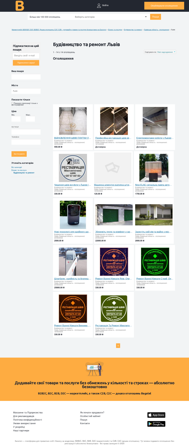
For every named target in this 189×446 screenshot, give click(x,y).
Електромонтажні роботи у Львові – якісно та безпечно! (155, 138)
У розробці (19, 427)
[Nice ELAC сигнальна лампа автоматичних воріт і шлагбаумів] (154, 168)
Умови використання (24, 423)
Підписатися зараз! (26, 63)
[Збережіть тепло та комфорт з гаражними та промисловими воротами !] (114, 214)
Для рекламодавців (23, 416)
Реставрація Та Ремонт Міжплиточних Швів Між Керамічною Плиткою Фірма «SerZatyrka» (114, 325)
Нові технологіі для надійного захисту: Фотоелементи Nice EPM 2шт (73, 231)
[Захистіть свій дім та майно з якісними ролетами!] (154, 214)
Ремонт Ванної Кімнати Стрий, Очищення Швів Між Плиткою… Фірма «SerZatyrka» (155, 278)
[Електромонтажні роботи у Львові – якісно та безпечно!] (155, 121)
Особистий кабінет (90, 416)
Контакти (85, 423)
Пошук (155, 17)
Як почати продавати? (92, 412)
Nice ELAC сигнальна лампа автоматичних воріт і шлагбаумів (154, 185)
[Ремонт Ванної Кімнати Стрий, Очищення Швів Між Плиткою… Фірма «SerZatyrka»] (155, 261)
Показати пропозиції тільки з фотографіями (24, 104)
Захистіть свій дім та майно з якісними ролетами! (154, 231)
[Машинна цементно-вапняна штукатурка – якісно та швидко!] (112, 168)
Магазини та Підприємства (27, 412)
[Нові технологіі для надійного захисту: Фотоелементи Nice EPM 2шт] (73, 214)
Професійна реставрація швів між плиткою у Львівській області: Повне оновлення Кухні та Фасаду (114, 138)
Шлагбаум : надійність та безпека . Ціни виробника (73, 278)
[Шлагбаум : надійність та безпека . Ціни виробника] (73, 261)
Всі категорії (16, 167)
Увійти (105, 5)
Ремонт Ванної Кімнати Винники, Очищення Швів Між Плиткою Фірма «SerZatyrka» (73, 325)
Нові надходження (165, 52)
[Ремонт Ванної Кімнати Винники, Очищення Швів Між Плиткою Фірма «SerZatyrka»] (73, 308)
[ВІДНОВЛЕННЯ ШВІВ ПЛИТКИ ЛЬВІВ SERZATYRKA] (73, 121)
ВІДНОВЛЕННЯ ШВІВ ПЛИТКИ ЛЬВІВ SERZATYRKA (73, 138)
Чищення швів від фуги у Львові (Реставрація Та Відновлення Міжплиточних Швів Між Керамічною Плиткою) (73, 185)
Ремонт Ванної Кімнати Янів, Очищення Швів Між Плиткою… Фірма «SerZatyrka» (114, 278)
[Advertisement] (103, 82)
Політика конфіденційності (27, 419)
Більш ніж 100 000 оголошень (45, 16)
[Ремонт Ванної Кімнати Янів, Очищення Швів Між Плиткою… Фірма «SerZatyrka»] (114, 261)
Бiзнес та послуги (18, 170)
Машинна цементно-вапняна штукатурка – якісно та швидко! (112, 185)
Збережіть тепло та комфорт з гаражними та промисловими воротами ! (114, 231)
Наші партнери (21, 430)
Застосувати (19, 154)
